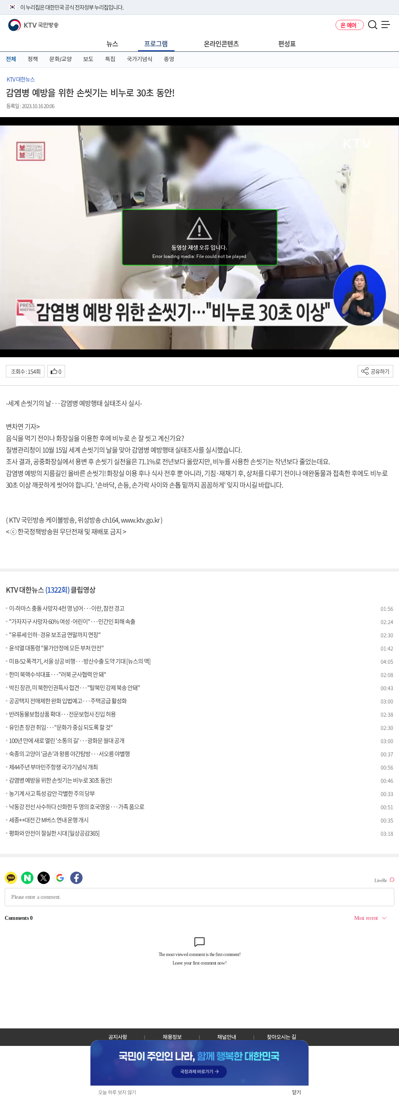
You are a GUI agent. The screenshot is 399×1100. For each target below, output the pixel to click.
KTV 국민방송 (22, 22)
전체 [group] (11, 59)
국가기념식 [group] (139, 59)
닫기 (296, 1092)
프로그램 (156, 43)
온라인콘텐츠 (221, 43)
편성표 (287, 43)
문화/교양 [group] (60, 59)
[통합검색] (373, 25)
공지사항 (117, 1037)
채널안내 (226, 1037)
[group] (199, 1063)
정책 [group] (33, 59)
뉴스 (112, 43)
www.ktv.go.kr (140, 520)
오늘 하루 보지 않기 (117, 1092)
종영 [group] (169, 59)
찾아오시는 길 (281, 1037)
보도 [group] (88, 59)
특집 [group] (110, 59)
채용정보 (172, 1037)
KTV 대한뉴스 (21, 79)
